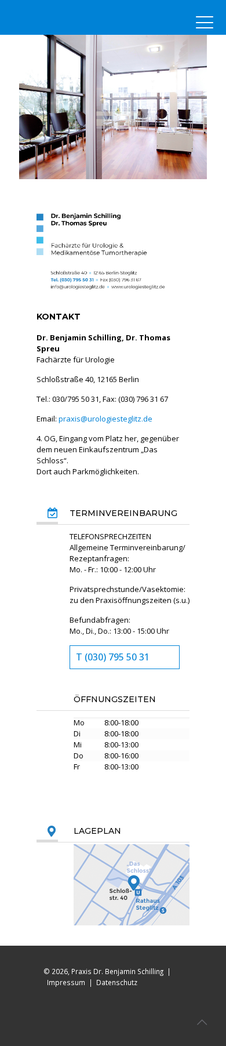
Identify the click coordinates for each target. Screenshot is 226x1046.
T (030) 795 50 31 (113, 657)
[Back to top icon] (201, 1021)
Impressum (66, 982)
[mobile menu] (204, 23)
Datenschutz (116, 982)
